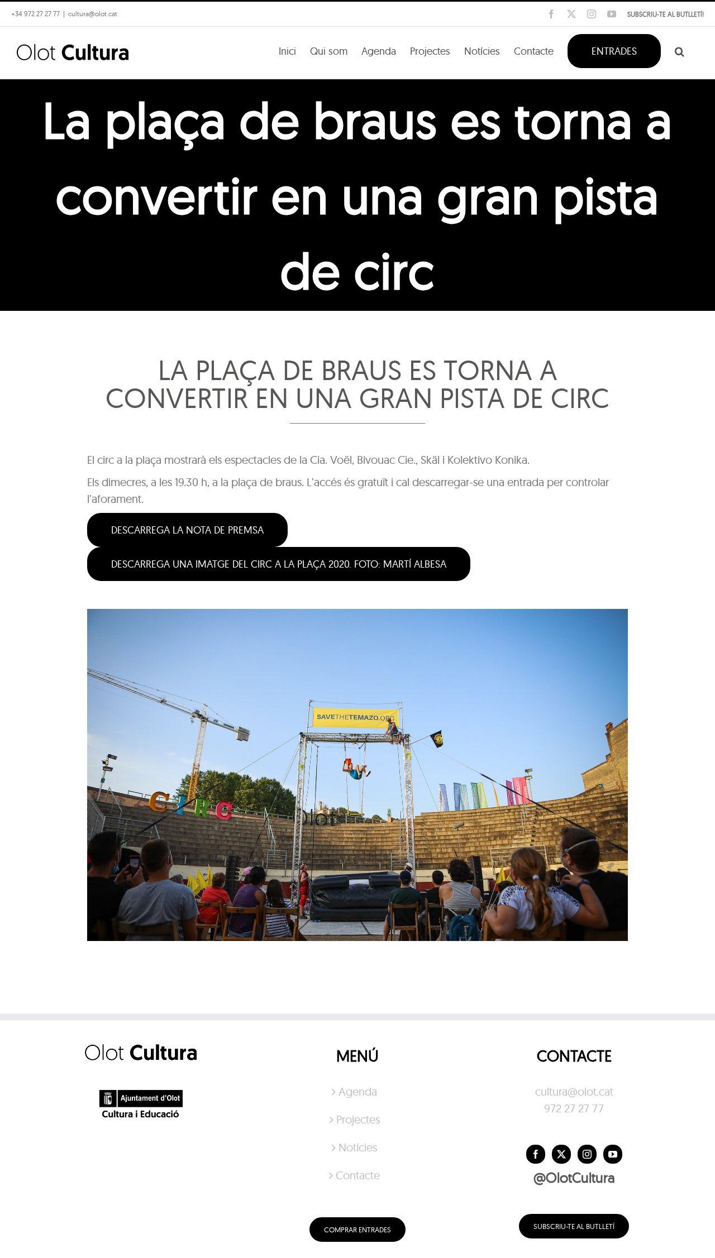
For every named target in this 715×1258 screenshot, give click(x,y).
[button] (679, 50)
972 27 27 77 (574, 1108)
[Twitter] (561, 1154)
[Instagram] (587, 1154)
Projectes (358, 1119)
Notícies (358, 1147)
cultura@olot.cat (574, 1091)
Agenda (358, 1091)
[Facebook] (535, 1154)
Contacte (358, 1175)
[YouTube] (612, 1154)
